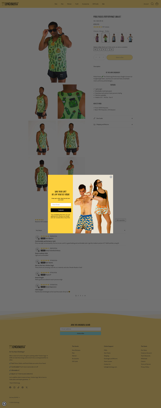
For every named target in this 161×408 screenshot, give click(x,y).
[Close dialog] (111, 177)
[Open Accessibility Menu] (4, 403)
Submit (61, 210)
